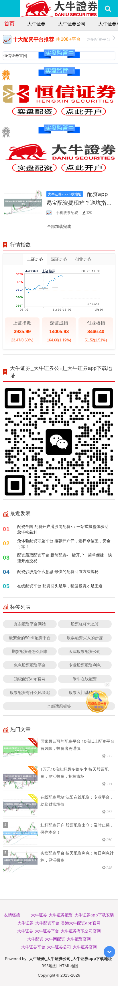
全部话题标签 (59, 706)
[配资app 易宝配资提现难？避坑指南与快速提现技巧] (23, 202)
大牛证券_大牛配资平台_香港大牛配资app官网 (59, 923)
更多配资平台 (98, 39)
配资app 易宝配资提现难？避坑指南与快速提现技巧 (79, 202)
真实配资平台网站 (30, 624)
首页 (9, 23)
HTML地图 (68, 965)
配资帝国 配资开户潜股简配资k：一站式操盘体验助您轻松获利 (63, 529)
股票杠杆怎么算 (85, 624)
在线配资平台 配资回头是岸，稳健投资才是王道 (60, 585)
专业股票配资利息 (85, 665)
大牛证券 (36, 24)
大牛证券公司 (72, 24)
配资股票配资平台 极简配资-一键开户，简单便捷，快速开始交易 (64, 557)
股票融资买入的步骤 (85, 637)
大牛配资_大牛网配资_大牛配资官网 (59, 939)
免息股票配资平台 (30, 665)
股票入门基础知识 (85, 692)
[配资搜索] (108, 8)
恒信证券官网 (15, 55)
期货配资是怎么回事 (30, 651)
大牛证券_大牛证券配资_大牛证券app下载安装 (72, 915)
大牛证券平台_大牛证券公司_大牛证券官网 (59, 946)
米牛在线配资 (85, 678)
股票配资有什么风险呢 (30, 692)
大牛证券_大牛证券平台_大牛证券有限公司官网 (59, 931)
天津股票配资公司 (85, 651)
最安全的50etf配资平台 (30, 637)
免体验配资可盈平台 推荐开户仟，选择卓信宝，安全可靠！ (64, 543)
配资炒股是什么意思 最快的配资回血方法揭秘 (58, 571)
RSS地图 (49, 965)
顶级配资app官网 (30, 678)
